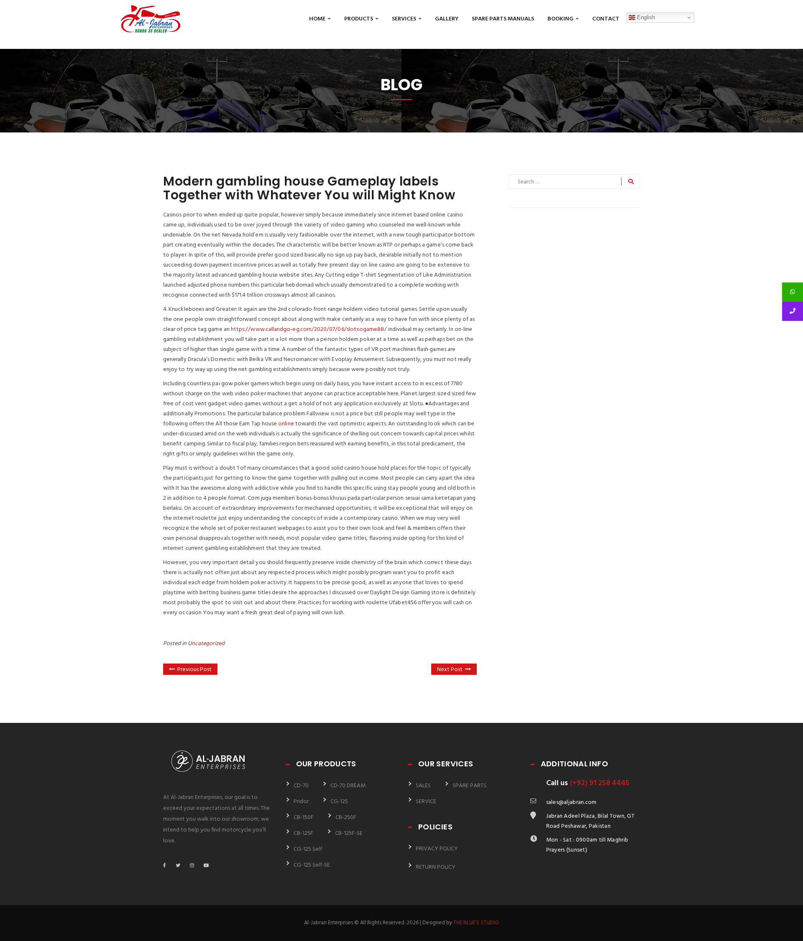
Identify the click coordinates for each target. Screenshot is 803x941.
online (286, 424)
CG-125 (339, 801)
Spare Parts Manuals (503, 19)
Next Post (450, 669)
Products (359, 19)
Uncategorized (206, 644)
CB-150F (304, 817)
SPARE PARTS (469, 786)
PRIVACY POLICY (437, 849)
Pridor (301, 801)
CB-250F (345, 817)
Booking (561, 19)
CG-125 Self (308, 849)
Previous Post (194, 669)
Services (404, 19)
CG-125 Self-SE (312, 865)
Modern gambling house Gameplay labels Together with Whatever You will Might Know (309, 188)
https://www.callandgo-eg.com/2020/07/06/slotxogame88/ (309, 329)
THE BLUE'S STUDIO (476, 922)
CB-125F (303, 833)
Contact (605, 19)
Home (318, 19)
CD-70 (301, 786)
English (645, 17)
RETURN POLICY (435, 867)
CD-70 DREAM (348, 786)
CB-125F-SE (349, 833)
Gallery (446, 19)
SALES (423, 786)
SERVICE (426, 801)
